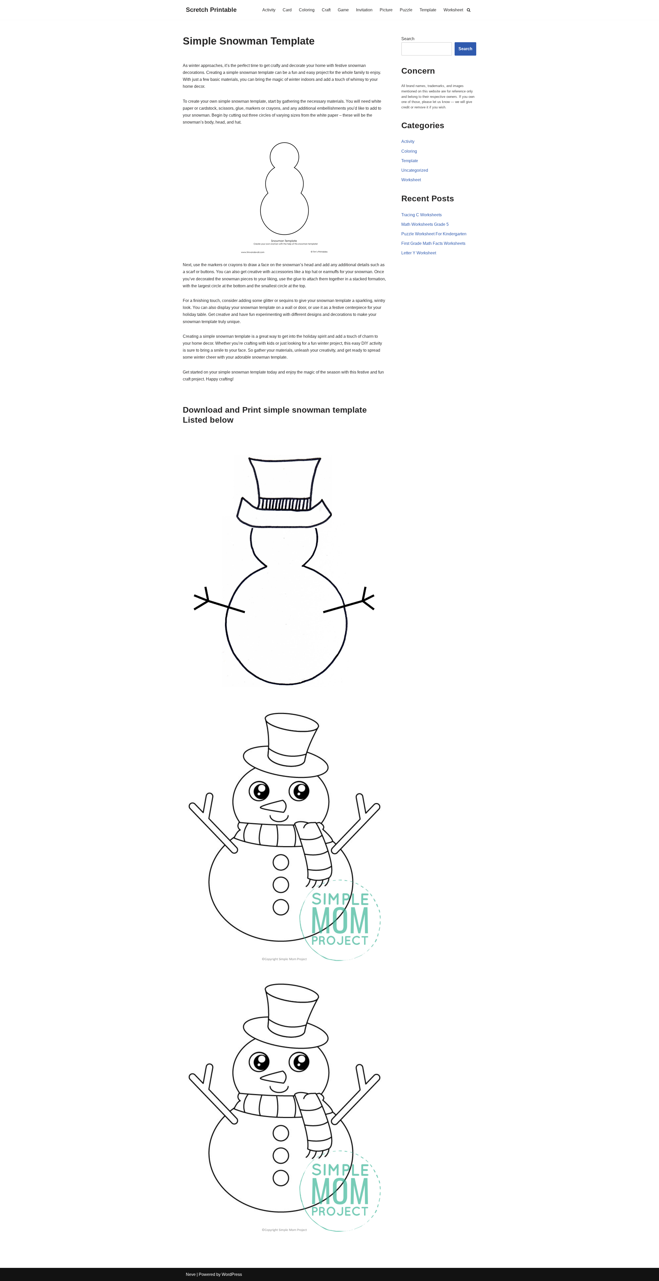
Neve (191, 1274)
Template (428, 10)
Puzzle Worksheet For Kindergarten (433, 234)
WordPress (232, 1274)
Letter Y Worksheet (418, 253)
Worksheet (453, 10)
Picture (386, 10)
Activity (268, 10)
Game (343, 10)
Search (407, 39)
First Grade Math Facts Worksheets (433, 243)
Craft (326, 10)
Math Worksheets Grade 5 (425, 224)
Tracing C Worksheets (421, 215)
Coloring (307, 10)
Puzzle (406, 10)
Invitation (364, 10)
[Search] (469, 10)
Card (287, 10)
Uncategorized (414, 170)
